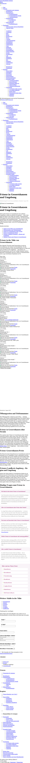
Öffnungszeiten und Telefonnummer (12, 230)
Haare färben (9, 71)
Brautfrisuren (9, 11)
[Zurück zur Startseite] (3, 3)
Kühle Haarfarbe (10, 51)
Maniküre (11, 95)
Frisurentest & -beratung (9, 673)
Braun (7, 37)
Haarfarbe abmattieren (11, 702)
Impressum (13, 762)
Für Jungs (11, 21)
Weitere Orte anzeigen (6, 368)
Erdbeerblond (9, 44)
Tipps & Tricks (9, 28)
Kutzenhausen (6, 601)
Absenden (3, 657)
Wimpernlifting (13, 84)
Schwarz (8, 64)
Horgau (5, 605)
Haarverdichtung (7, 722)
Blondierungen (3, 462)
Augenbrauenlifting (14, 80)
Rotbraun (8, 61)
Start (4, 7)
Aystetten (5, 607)
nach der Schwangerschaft (12, 721)
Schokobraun (9, 62)
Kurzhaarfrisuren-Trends (15, 15)
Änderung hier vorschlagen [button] (6, 611)
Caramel (8, 39)
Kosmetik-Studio (10, 79)
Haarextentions (9, 76)
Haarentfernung (13, 82)
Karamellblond (9, 50)
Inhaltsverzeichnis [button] (4, 226)
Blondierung (9, 66)
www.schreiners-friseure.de (11, 319)
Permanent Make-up (14, 83)
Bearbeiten (13, 268)
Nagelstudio (9, 87)
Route (15, 267)
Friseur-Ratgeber (4, 532)
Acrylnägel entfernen (14, 90)
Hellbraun (8, 47)
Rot (7, 60)
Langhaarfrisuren (13, 17)
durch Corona (9, 719)
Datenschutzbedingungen (6, 653)
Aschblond (8, 31)
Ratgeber (5, 69)
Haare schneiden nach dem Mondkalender (13, 757)
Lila (7, 55)
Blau (7, 33)
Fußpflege (11, 94)
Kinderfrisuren (9, 18)
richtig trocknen (10, 708)
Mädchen (8, 684)
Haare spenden (6, 755)
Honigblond (9, 48)
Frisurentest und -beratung (12, 10)
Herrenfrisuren (7, 572)
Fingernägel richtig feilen (15, 93)
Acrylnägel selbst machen (15, 88)
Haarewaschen (9, 709)
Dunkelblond (9, 42)
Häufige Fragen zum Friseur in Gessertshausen (14, 237)
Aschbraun (8, 32)
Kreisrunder (9, 718)
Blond (7, 35)
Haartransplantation (11, 77)
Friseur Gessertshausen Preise (10, 232)
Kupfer (8, 53)
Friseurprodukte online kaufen (10, 754)
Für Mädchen (12, 19)
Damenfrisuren (9, 13)
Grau (7, 46)
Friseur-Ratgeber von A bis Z (10, 694)
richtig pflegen (9, 706)
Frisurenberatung (8, 575)
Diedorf (5, 603)
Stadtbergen (6, 608)
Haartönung (9, 68)
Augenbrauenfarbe (10, 730)
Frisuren (5, 8)
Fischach (5, 604)
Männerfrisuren (10, 22)
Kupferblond (9, 54)
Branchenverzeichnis (8, 752)
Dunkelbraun (9, 43)
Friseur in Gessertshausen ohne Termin (12, 231)
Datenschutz (20, 762)
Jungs (7, 685)
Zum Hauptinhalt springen (6, 0)
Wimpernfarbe (9, 733)
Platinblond (9, 58)
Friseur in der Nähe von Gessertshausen (13, 228)
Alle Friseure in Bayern (9, 592)
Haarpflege (9, 73)
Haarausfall (9, 75)
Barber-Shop (12, 91)
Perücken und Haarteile (8, 725)
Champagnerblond (10, 40)
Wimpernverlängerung (14, 86)
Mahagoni (8, 57)
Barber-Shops (3, 446)
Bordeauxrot (9, 36)
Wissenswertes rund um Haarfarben (14, 26)
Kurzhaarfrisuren (13, 14)
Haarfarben (6, 25)
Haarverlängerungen (8, 723)
